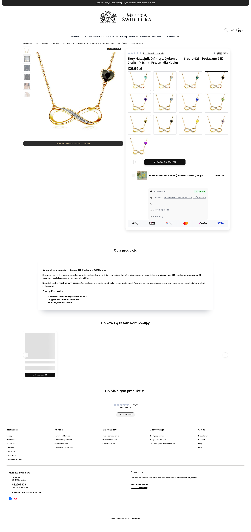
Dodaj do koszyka (166, 162)
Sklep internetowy (124, 518)
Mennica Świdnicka (31, 43)
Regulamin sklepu (158, 440)
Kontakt (201, 440)
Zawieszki (11, 447)
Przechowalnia (108, 443)
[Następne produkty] (225, 355)
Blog (200, 443)
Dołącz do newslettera (143, 488)
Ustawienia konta (109, 440)
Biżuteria (45, 43)
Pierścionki (11, 455)
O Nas (201, 447)
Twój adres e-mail (139, 484)
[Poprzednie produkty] (25, 355)
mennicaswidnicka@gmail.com (27, 492)
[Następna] (246, 3)
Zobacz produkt (40, 375)
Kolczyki (10, 436)
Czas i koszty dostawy (64, 447)
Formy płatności (61, 443)
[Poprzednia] (5, 3)
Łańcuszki (11, 443)
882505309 (19, 484)
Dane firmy (203, 436)
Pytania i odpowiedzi (63, 440)
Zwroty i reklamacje (63, 436)
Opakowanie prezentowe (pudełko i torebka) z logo (176, 175)
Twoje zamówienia (110, 436)
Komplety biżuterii (14, 459)
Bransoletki (11, 451)
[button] (145, 37)
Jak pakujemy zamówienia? (162, 443)
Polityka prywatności (159, 436)
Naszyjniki (55, 43)
